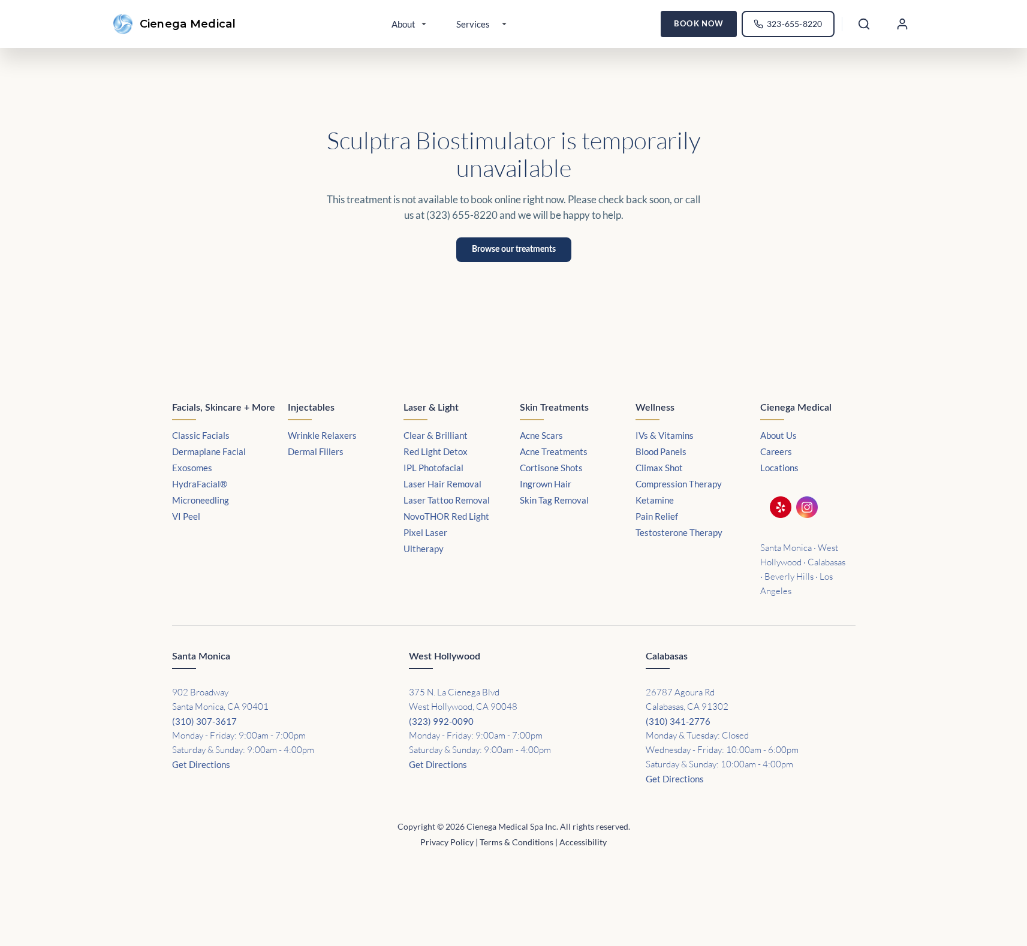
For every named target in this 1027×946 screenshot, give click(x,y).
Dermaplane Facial (209, 451)
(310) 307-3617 (204, 721)
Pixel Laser (425, 532)
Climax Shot (659, 467)
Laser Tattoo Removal (446, 500)
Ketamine (655, 500)
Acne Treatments (554, 451)
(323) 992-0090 (441, 721)
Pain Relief (657, 516)
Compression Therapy (679, 483)
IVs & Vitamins (665, 435)
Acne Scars (541, 435)
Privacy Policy (447, 842)
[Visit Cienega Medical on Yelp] (784, 510)
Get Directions (201, 764)
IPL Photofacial (433, 467)
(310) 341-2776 (678, 721)
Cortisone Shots (551, 467)
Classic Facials (201, 435)
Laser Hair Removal (442, 483)
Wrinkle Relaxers (322, 435)
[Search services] (864, 24)
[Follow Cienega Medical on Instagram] (811, 510)
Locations (779, 467)
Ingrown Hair (545, 483)
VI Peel (186, 516)
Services (473, 24)
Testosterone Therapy (679, 532)
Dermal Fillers (316, 451)
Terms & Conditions (516, 842)
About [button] (403, 24)
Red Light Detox (435, 451)
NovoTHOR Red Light (446, 516)
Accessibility (583, 842)
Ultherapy (423, 548)
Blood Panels (661, 451)
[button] (902, 24)
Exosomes (192, 467)
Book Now (699, 24)
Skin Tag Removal (554, 500)
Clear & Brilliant (435, 435)
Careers (776, 451)
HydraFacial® (199, 483)
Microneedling (200, 500)
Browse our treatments (514, 249)
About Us (778, 435)
